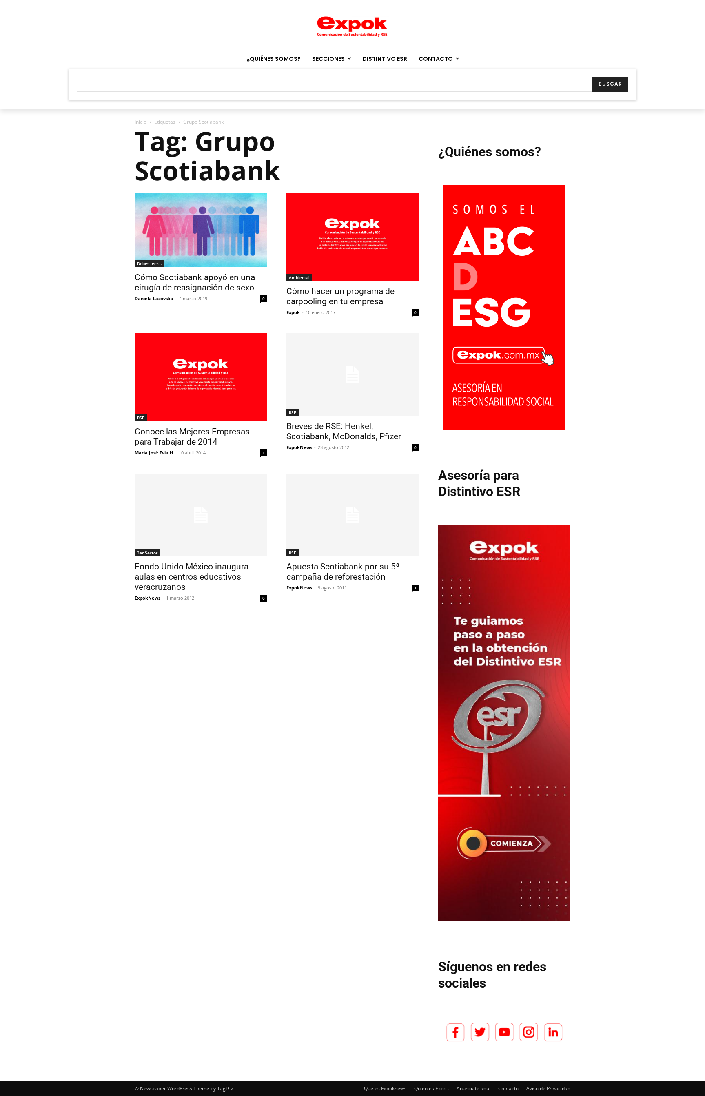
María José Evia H (154, 452)
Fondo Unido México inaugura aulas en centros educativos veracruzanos (191, 577)
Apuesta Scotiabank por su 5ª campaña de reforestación (342, 572)
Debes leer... (149, 263)
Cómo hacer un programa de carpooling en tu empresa (340, 296)
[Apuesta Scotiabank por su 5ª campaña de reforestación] (352, 515)
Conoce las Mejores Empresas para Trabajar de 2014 (192, 437)
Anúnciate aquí (473, 1088)
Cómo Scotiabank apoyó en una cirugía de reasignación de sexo (195, 282)
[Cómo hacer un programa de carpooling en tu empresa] (352, 237)
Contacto (508, 1088)
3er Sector (147, 553)
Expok (293, 312)
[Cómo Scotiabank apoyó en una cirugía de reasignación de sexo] (201, 230)
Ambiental (299, 277)
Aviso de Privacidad (548, 1088)
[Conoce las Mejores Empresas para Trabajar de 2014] (201, 377)
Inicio (140, 121)
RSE (140, 418)
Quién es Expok (431, 1088)
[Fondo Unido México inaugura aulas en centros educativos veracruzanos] (201, 515)
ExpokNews (299, 447)
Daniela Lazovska (154, 298)
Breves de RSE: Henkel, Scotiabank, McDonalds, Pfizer (343, 431)
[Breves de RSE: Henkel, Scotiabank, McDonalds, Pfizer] (352, 374)
